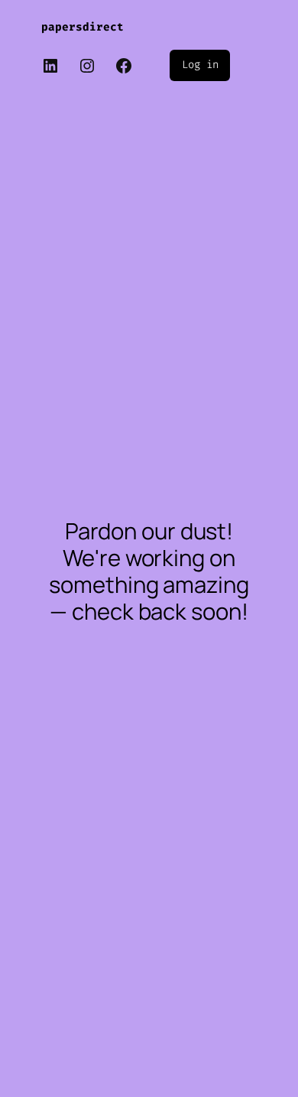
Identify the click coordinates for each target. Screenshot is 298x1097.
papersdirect (82, 27)
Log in (200, 64)
